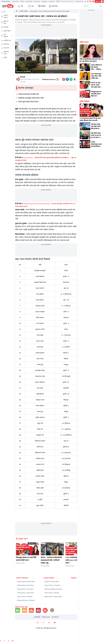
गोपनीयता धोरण (46, 617)
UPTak (22, 1)
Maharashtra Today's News (53, 596)
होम (22, 6)
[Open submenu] (11, 35)
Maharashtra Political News (26, 581)
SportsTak (29, 1)
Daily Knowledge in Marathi (53, 589)
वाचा (32, 6)
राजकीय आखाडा (24, 11)
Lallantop (44, 1)
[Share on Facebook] (67, 79)
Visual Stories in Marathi (52, 585)
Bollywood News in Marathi (26, 600)
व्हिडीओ (43, 6)
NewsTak (15, 1)
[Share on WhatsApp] (71, 79)
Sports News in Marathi (24, 596)
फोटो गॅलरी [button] (54, 6)
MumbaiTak (6, 1)
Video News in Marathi (52, 593)
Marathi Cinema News (52, 581)
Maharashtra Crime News (25, 585)
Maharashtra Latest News (25, 593)
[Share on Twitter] (74, 79)
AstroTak (51, 1)
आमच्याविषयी (37, 617)
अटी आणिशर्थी (54, 617)
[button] (27, 548)
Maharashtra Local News (25, 589)
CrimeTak (37, 1)
